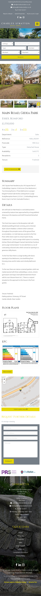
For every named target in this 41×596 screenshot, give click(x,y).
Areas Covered (20, 546)
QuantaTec (33, 582)
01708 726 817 (21, 10)
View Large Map (20, 409)
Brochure (7, 372)
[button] (20, 390)
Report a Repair (8, 13)
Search (20, 57)
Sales (20, 542)
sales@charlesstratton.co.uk (21, 4)
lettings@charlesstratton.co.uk (21, 7)
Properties (20, 539)
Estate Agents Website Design (15, 582)
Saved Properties (20, 13)
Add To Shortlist (11, 169)
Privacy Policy (20, 556)
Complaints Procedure (20, 552)
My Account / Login (33, 13)
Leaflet (27, 406)
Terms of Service (21, 579)
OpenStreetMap (32, 406)
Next (38, 81)
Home (20, 532)
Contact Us (20, 549)
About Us (20, 536)
